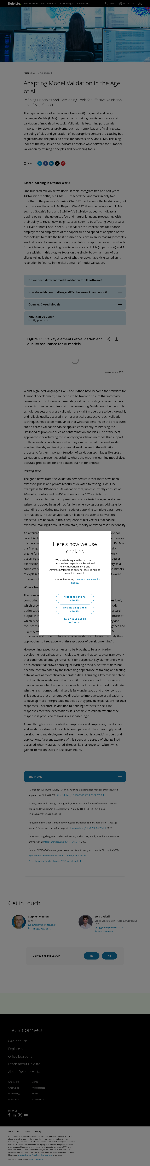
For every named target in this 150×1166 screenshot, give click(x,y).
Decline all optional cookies (75, 609)
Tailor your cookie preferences (75, 620)
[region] (75, 583)
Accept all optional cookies (75, 598)
